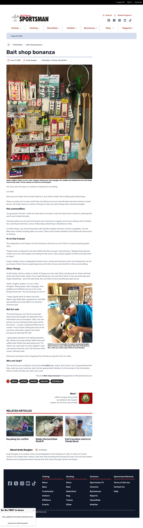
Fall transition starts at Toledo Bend (78, 440)
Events (45, 505)
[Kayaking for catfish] (20, 426)
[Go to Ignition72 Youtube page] (125, 20)
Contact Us (119, 487)
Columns (94, 487)
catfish (24, 381)
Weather (94, 505)
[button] (15, 28)
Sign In (129, 2)
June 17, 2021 (16, 60)
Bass (44, 487)
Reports (94, 496)
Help (116, 492)
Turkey (69, 500)
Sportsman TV (97, 483)
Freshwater (48, 492)
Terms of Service (122, 483)
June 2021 (44, 381)
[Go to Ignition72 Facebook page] (108, 20)
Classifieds (95, 500)
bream (14, 381)
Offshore (46, 500)
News (45, 483)
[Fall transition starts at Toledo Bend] (78, 426)
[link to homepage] (30, 18)
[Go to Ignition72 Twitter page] (114, 20)
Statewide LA (57, 381)
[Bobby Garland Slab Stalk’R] (49, 426)
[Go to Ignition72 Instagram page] (119, 20)
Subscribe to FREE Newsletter (18, 523)
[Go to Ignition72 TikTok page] (130, 20)
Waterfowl (71, 492)
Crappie (34, 381)
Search (109, 15)
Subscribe (138, 2)
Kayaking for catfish (17, 439)
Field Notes (18, 45)
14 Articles (43, 450)
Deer (68, 487)
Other (69, 505)
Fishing (54, 60)
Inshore (46, 496)
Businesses (95, 492)
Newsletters (62, 60)
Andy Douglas (31, 60)
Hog (68, 496)
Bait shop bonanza (52, 376)
